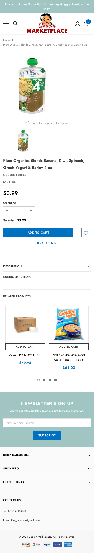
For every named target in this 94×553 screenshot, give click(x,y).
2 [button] (44, 380)
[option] (47, 86)
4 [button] (55, 380)
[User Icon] (77, 23)
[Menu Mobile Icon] (6, 23)
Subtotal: (9, 220)
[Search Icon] (15, 23)
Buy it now (47, 243)
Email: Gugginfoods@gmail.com (21, 520)
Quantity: (9, 202)
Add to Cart (25, 347)
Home (6, 40)
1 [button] (38, 380)
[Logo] (47, 22)
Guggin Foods (14, 175)
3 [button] (50, 380)
